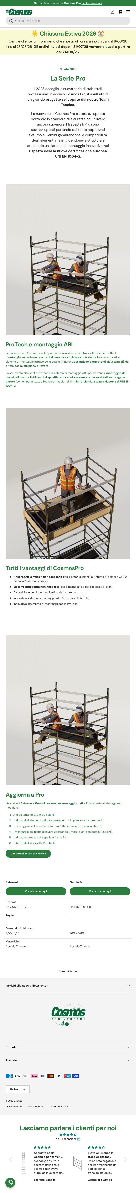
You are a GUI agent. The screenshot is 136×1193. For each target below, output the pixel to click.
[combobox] (68, 21)
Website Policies (35, 1106)
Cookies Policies (14, 1106)
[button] (120, 12)
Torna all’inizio (68, 971)
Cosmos (18, 1100)
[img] (68, 1134)
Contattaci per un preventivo (28, 853)
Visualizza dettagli (36, 891)
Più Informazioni (92, 3)
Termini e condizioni (60, 1106)
